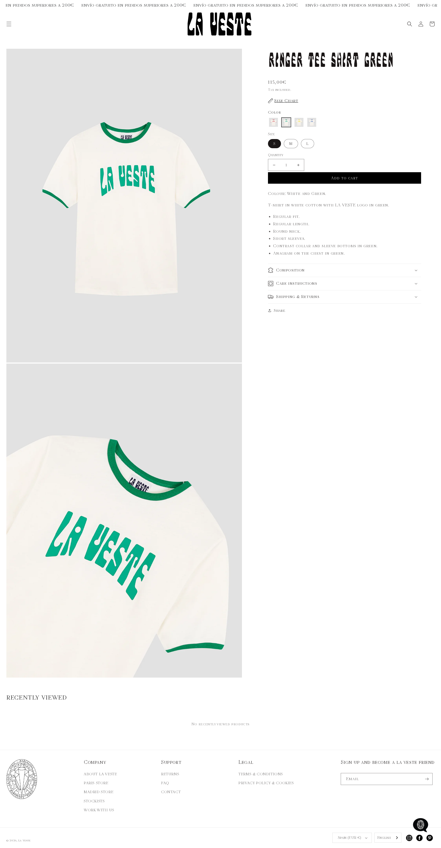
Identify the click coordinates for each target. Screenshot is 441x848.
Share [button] (279, 310)
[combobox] (387, 838)
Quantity (275, 155)
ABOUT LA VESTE (100, 774)
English (384, 838)
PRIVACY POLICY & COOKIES (266, 783)
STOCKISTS (94, 801)
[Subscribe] (426, 779)
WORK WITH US (99, 810)
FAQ (165, 783)
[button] (9, 24)
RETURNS (170, 774)
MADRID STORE (98, 792)
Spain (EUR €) (349, 838)
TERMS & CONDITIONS (260, 774)
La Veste (24, 840)
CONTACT (171, 792)
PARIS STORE (96, 783)
